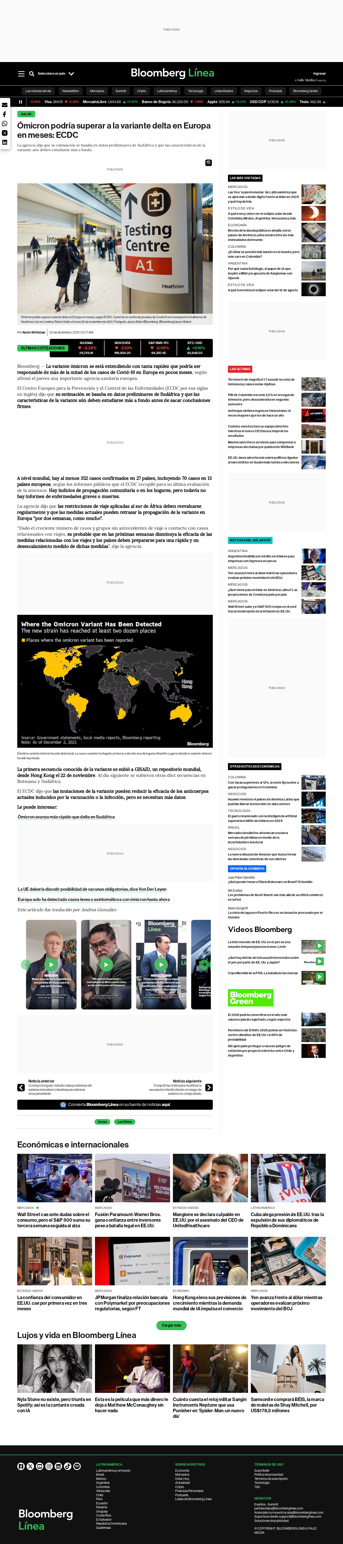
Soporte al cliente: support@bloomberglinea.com (287, 1516)
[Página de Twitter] (30, 1466)
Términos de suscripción (271, 1479)
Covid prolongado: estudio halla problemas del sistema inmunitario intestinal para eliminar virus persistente (60, 1089)
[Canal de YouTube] (39, 1466)
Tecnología (262, 1483)
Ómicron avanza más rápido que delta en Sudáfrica (66, 817)
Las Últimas (125, 1121)
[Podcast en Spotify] (77, 1466)
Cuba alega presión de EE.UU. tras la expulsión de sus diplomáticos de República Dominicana (287, 1220)
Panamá (101, 1507)
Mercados (182, 1474)
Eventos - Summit (266, 1504)
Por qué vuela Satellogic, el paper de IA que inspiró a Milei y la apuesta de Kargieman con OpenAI (260, 273)
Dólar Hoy (182, 1479)
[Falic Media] (298, 80)
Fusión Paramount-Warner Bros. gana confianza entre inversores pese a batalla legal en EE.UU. (128, 1220)
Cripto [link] (141, 91)
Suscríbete (261, 1470)
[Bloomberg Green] (277, 997)
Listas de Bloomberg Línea (193, 1499)
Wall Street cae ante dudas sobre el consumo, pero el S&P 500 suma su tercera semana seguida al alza (54, 1220)
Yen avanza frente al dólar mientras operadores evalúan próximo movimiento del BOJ (286, 1303)
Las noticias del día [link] (38, 91)
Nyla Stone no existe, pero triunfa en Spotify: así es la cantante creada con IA (54, 1405)
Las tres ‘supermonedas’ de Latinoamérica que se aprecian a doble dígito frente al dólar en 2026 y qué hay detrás (263, 197)
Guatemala (103, 1528)
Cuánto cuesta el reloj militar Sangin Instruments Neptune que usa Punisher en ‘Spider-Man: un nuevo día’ (210, 1408)
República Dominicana (111, 1523)
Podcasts (181, 1495)
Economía (182, 1470)
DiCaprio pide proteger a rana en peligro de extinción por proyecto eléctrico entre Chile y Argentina (261, 1050)
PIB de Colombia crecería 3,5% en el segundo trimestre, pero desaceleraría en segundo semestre (261, 399)
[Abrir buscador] (32, 73)
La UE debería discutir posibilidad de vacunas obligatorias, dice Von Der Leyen (92, 889)
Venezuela (103, 1491)
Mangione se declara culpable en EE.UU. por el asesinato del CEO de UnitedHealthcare (208, 1220)
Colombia (103, 1487)
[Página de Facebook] (21, 1466)
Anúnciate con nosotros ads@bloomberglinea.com (288, 1512)
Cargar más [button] (171, 1325)
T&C (257, 1487)
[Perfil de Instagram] (49, 1466)
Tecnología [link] (195, 91)
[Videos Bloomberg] (277, 930)
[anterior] (21, 1087)
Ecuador (102, 1503)
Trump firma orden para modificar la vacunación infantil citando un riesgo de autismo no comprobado (175, 1089)
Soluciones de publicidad (271, 1521)
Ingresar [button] (319, 74)
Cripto (179, 1487)
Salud (26, 114)
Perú (99, 1499)
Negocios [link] (251, 91)
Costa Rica (103, 1515)
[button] (208, 163)
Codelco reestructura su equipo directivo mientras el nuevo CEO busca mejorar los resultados (258, 431)
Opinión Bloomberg (247, 869)
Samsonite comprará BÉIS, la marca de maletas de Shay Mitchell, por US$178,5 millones (287, 1405)
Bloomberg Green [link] (305, 91)
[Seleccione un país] (71, 73)
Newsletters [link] (70, 91)
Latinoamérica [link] (167, 91)
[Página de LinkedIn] (58, 1466)
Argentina (102, 1483)
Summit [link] (121, 91)
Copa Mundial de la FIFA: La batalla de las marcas (263, 973)
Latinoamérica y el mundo (113, 1470)
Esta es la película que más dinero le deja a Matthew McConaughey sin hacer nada (131, 1405)
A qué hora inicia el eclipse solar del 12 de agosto (263, 290)
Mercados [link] (97, 91)
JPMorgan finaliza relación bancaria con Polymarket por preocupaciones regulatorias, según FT (132, 1303)
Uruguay (102, 1511)
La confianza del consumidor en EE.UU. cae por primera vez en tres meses (52, 1303)
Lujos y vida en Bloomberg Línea (76, 1335)
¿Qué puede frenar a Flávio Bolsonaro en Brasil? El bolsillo (270, 882)
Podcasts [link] (275, 91)
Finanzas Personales (189, 1491)
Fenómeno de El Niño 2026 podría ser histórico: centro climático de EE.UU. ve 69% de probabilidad (263, 1035)
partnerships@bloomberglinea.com (278, 1508)
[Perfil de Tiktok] (67, 1466)
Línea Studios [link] (223, 91)
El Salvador (104, 1519)
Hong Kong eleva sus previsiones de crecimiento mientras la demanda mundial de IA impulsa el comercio (209, 1303)
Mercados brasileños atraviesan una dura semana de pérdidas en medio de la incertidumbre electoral (258, 837)
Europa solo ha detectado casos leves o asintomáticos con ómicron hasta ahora (94, 899)
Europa (102, 1121)
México (101, 1479)
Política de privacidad (268, 1474)
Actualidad (182, 1483)
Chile (99, 1495)
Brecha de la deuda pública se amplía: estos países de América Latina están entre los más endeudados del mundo (261, 235)
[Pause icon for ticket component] (20, 102)
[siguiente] (209, 1087)
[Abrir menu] (21, 73)
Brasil (100, 1474)
